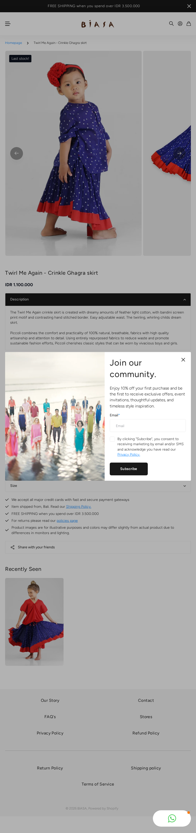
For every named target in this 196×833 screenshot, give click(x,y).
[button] (172, 818)
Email (115, 415)
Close (183, 359)
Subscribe (128, 469)
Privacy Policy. (128, 454)
